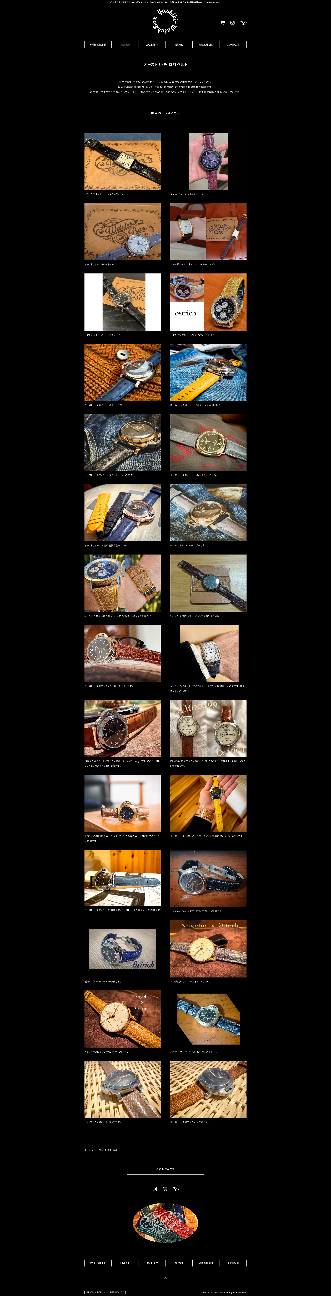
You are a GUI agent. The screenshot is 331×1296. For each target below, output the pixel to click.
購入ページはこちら (165, 113)
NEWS (179, 44)
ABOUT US (206, 44)
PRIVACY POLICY (95, 1292)
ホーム (87, 1150)
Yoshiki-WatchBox (165, 21)
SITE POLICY (116, 1292)
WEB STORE (98, 44)
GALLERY (152, 44)
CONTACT (233, 44)
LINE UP (125, 44)
